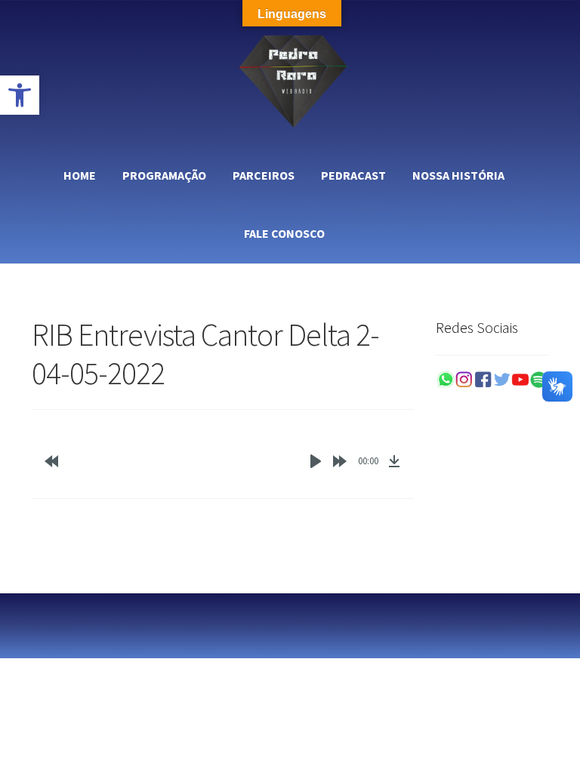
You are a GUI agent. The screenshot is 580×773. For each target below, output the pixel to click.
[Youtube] (520, 380)
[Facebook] (483, 380)
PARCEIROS (264, 175)
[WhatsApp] (445, 380)
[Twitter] (501, 380)
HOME (79, 175)
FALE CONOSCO (284, 233)
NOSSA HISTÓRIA (458, 175)
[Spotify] (538, 380)
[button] (19, 95)
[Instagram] (464, 380)
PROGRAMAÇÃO (164, 175)
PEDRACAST (353, 175)
